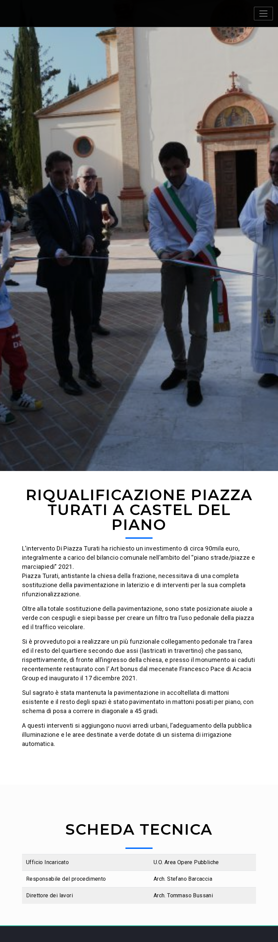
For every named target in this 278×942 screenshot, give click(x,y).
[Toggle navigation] (263, 13)
